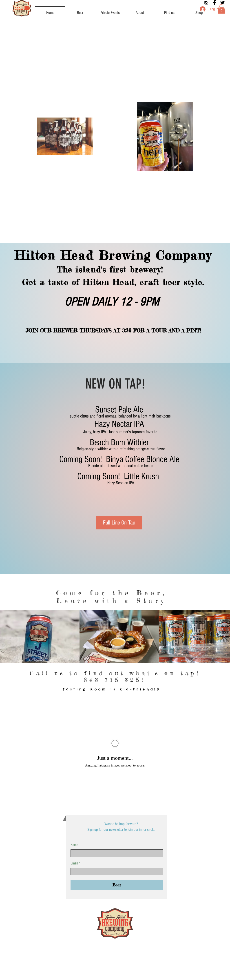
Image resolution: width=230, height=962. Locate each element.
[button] (221, 9)
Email (74, 863)
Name (74, 845)
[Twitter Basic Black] (222, 2)
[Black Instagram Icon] (206, 2)
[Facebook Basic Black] (214, 2)
